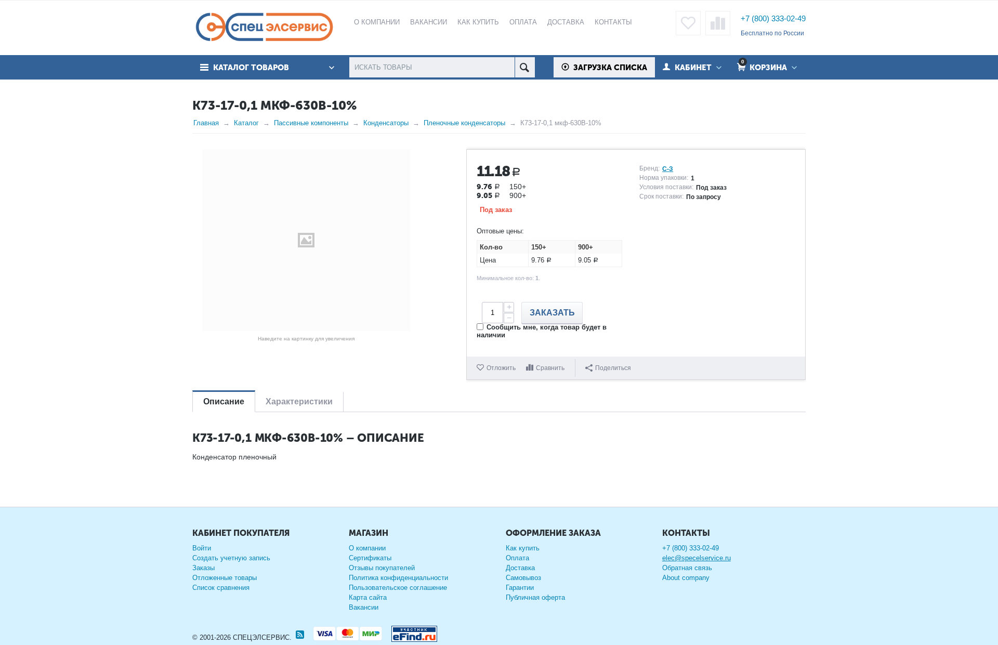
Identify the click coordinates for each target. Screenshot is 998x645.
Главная (206, 123)
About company (686, 578)
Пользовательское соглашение (398, 587)
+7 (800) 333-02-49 (773, 18)
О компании (367, 548)
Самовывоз (523, 578)
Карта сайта (368, 597)
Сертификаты (370, 558)
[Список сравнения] (717, 23)
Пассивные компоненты (311, 123)
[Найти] (525, 67)
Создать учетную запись (231, 558)
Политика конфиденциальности (398, 578)
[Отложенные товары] (688, 23)
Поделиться (613, 368)
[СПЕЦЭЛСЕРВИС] (264, 28)
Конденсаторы (386, 123)
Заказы (203, 568)
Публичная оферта (535, 597)
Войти (201, 548)
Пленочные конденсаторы (464, 123)
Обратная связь (687, 568)
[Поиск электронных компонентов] (410, 632)
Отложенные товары (224, 578)
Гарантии (520, 587)
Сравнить (550, 368)
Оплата (517, 558)
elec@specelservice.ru (696, 558)
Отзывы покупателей (382, 568)
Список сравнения (221, 587)
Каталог (246, 123)
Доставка (520, 568)
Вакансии (363, 607)
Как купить (523, 548)
